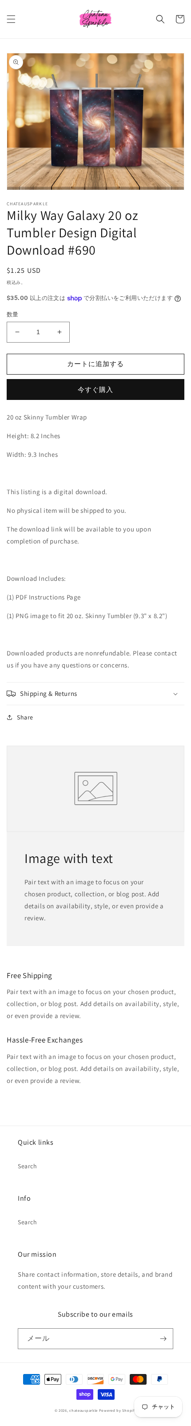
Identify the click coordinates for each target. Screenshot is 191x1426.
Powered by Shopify (118, 1410)
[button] (11, 19)
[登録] (163, 1338)
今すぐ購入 (95, 389)
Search (27, 1166)
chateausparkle (83, 1410)
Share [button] (25, 717)
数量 (13, 314)
